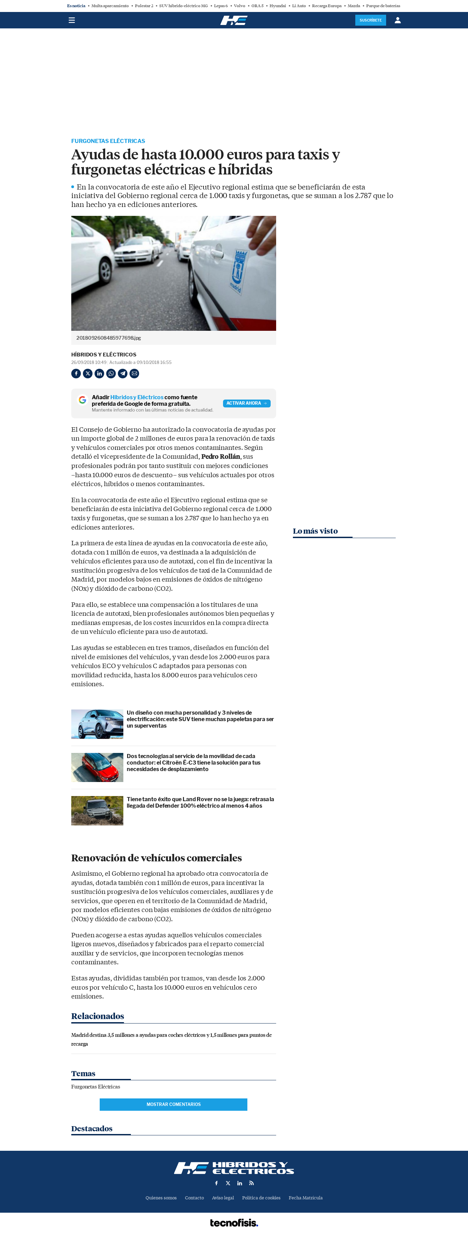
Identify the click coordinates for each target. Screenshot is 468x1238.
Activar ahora (243, 403)
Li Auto (299, 5)
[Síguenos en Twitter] (228, 1183)
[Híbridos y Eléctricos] (234, 1168)
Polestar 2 (144, 5)
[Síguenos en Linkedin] (240, 1183)
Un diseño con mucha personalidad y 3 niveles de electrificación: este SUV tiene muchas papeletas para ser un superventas (200, 719)
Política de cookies (261, 1197)
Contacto (194, 1197)
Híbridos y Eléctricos (103, 355)
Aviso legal (223, 1197)
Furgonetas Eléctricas (108, 141)
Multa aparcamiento (110, 5)
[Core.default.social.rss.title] (251, 1183)
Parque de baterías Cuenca (390, 5)
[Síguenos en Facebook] (216, 1183)
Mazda (354, 5)
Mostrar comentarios (174, 1104)
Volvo (239, 5)
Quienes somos (161, 1197)
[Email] (134, 373)
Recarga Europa (327, 5)
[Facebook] (76, 373)
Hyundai (278, 5)
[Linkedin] (99, 373)
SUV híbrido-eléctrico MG (183, 5)
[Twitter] (88, 373)
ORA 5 (257, 5)
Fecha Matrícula (306, 1197)
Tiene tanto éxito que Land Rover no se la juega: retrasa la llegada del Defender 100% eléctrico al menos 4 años (200, 802)
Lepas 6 (221, 5)
